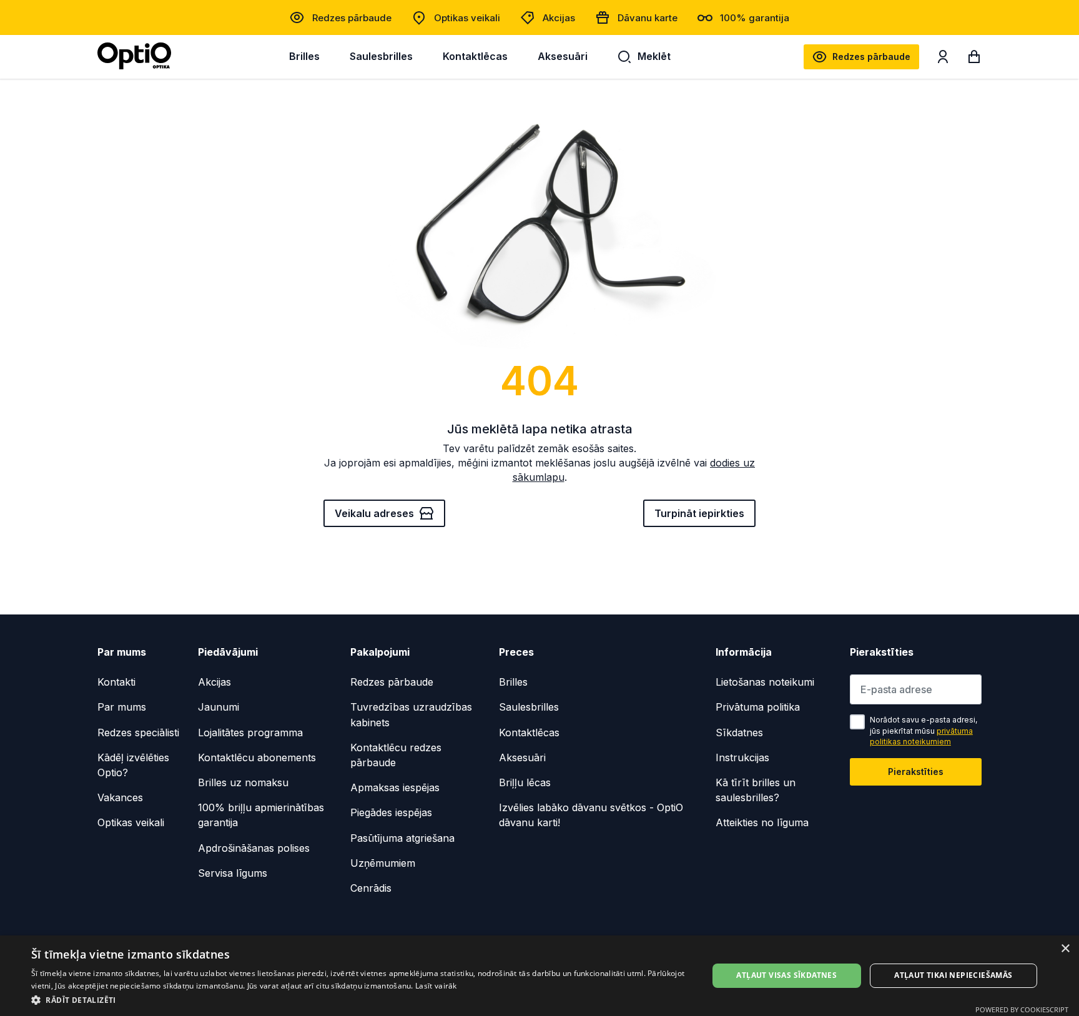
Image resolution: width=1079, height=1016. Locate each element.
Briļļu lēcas (525, 782)
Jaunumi (218, 707)
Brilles (304, 56)
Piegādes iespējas (391, 812)
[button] (359, 999)
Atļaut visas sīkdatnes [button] (786, 975)
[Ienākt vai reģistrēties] (942, 59)
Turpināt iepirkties (699, 513)
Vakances (120, 797)
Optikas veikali (467, 18)
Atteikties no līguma (762, 822)
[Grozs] (974, 59)
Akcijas (559, 18)
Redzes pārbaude (352, 18)
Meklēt (654, 56)
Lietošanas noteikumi (765, 682)
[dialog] (539, 975)
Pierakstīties (916, 771)
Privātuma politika (758, 707)
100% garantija (754, 18)
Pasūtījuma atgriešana (402, 838)
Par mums (121, 707)
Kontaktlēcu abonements (257, 757)
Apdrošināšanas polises (254, 848)
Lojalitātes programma (250, 732)
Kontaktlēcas (475, 56)
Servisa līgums (232, 873)
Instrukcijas (742, 757)
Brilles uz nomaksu (243, 782)
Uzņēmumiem (382, 863)
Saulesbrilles (381, 56)
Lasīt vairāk (436, 985)
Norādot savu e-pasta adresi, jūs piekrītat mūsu (923, 730)
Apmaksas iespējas (395, 787)
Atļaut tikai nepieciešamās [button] (953, 975)
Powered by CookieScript (1021, 1009)
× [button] (1065, 949)
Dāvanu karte (647, 18)
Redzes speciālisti (138, 732)
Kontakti (116, 682)
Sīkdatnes (739, 732)
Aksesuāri (563, 56)
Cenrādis (371, 888)
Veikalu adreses (374, 513)
